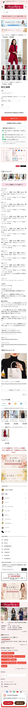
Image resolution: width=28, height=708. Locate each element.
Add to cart (14, 118)
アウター (7, 498)
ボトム (7, 515)
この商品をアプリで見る (14, 390)
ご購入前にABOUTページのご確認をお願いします (14, 17)
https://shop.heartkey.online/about (11, 332)
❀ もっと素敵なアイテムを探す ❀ (14, 184)
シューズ (7, 531)
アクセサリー (8, 523)
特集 (6, 494)
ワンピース (8, 519)
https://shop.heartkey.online (9, 339)
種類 (2, 90)
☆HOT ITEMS (9, 490)
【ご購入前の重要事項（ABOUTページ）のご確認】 (13, 97)
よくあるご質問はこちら (12, 139)
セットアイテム (9, 506)
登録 (24, 569)
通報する (24, 394)
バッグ (7, 527)
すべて (4, 403)
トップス (7, 511)
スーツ (6, 502)
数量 (2, 105)
